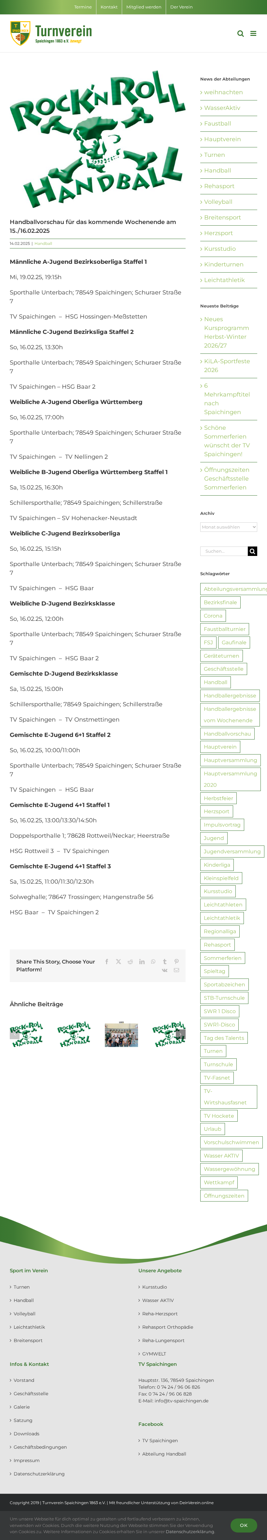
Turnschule (218, 1064)
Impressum (27, 1460)
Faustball (217, 123)
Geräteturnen (221, 655)
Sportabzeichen (224, 984)
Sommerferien (223, 958)
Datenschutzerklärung (39, 1474)
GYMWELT (154, 1354)
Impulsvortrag (222, 824)
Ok (244, 1525)
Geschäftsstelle (224, 668)
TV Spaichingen (160, 1440)
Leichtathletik (224, 280)
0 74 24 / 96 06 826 (178, 1387)
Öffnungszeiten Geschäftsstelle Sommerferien (226, 478)
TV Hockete (219, 1116)
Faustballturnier (225, 629)
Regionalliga (220, 931)
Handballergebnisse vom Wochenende (230, 715)
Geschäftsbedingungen (40, 1447)
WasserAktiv (222, 108)
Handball (43, 243)
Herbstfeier (218, 798)
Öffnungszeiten (224, 1195)
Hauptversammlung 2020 (230, 779)
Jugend (214, 838)
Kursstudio (220, 248)
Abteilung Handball (164, 1454)
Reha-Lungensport (163, 1340)
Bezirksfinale (220, 602)
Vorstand (24, 1380)
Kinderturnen (224, 264)
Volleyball (218, 201)
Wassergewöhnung (229, 1169)
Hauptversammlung (230, 760)
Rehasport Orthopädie (167, 1327)
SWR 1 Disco (220, 1011)
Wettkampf (219, 1182)
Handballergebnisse (230, 695)
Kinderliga (217, 864)
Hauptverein (222, 139)
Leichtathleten (223, 904)
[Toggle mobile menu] (253, 33)
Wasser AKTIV (221, 1155)
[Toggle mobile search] (240, 33)
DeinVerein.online (196, 1502)
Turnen (214, 154)
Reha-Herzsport (160, 1314)
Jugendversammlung (232, 851)
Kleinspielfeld (221, 878)
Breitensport (222, 217)
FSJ (208, 642)
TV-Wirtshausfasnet (225, 1097)
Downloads (26, 1434)
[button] (15, 1034)
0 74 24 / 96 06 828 (170, 1394)
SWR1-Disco (219, 1024)
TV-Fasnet (217, 1077)
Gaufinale (234, 642)
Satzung (23, 1420)
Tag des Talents (224, 1038)
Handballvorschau (227, 733)
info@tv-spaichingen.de (181, 1401)
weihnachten (223, 92)
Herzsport (218, 233)
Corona (213, 615)
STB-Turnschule (224, 997)
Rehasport (219, 186)
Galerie (22, 1407)
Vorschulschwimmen (231, 1142)
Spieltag (214, 971)
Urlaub (212, 1129)
